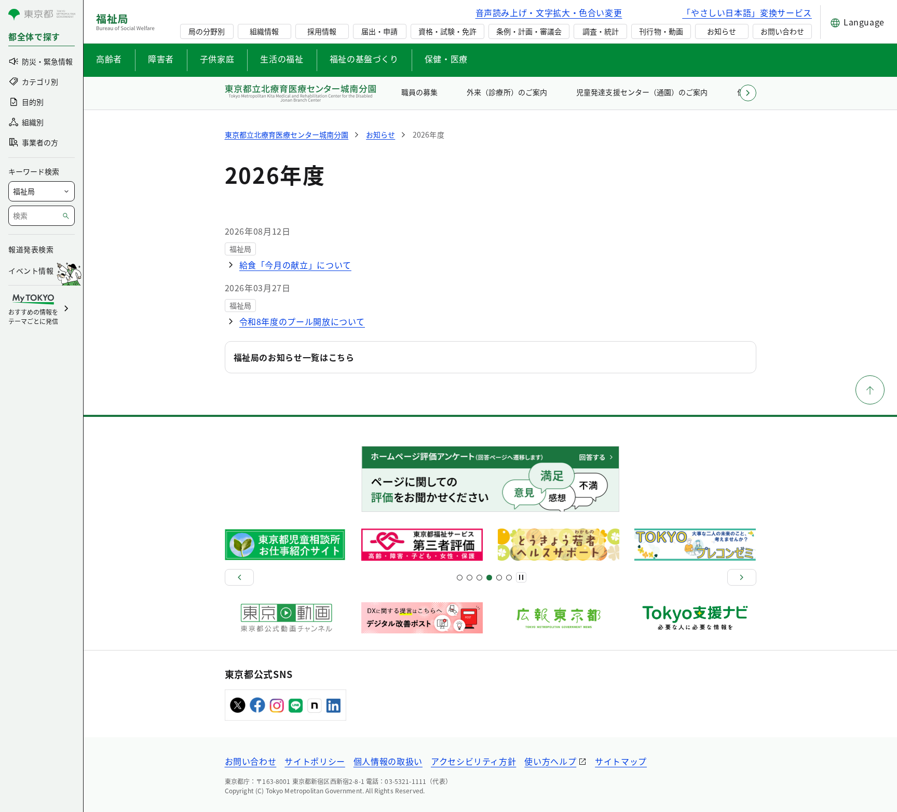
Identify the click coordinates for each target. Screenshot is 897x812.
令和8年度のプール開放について (302, 321)
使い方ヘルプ (550, 761)
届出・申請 (379, 31)
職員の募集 (419, 92)
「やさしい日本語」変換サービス (747, 12)
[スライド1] (460, 577)
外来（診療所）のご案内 (507, 92)
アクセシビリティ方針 (473, 761)
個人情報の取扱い (388, 761)
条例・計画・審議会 (529, 31)
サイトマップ (621, 761)
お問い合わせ (782, 31)
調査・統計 (600, 31)
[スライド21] (509, 577)
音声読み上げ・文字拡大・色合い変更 (548, 12)
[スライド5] (469, 577)
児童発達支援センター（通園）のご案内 (642, 92)
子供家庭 (217, 58)
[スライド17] (499, 577)
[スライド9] (479, 577)
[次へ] (741, 577)
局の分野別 (206, 31)
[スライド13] (489, 577)
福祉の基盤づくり (364, 58)
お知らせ (721, 31)
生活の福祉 (281, 58)
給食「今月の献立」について (295, 265)
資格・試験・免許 (447, 31)
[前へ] (239, 577)
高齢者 (109, 58)
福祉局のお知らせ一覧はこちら (294, 357)
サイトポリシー (314, 761)
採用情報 (321, 31)
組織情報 (264, 31)
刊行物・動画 (661, 31)
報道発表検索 (30, 249)
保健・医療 (446, 58)
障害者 (161, 58)
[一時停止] (521, 577)
